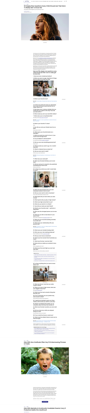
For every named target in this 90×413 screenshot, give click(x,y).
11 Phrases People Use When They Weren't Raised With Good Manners (44, 256)
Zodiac (34, 1)
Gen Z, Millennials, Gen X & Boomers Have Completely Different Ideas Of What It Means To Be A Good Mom (44, 329)
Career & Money (56, 1)
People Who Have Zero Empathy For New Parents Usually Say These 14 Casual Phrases (44, 331)
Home (24, 4)
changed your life (46, 217)
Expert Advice (60, 1)
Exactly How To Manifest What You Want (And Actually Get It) (44, 260)
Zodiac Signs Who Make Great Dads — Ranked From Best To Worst (45, 254)
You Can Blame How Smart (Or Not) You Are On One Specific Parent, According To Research (44, 333)
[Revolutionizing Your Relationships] (27, 1)
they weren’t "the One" (43, 117)
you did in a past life (44, 140)
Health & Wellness (51, 1)
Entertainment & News (45, 1)
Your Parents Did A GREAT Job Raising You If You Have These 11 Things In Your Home (44, 259)
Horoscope (36, 1)
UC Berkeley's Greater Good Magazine (45, 58)
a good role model (46, 233)
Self (39, 1)
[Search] (64, 1)
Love (31, 1)
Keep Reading (45, 401)
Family (41, 1)
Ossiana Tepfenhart (26, 11)
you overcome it (39, 290)
